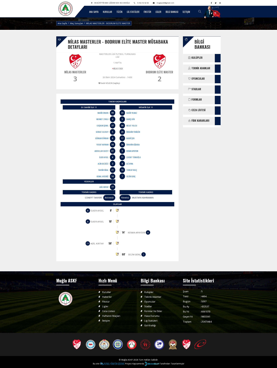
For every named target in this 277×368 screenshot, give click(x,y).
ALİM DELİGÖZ (103, 163)
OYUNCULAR (198, 78)
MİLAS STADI (118, 68)
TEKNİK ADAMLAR (200, 68)
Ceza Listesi (108, 311)
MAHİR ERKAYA (103, 112)
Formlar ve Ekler (153, 311)
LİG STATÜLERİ (133, 12)
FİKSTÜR (147, 12)
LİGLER (158, 12)
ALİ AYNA (129, 163)
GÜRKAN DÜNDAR (101, 138)
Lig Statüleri (150, 321)
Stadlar (148, 306)
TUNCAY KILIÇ (131, 169)
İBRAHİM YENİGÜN (133, 131)
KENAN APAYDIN (132, 150)
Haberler (107, 297)
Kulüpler (149, 292)
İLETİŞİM (186, 12)
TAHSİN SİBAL (103, 169)
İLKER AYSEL (103, 157)
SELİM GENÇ (130, 176)
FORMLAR (196, 99)
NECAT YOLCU (131, 125)
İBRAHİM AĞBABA (133, 144)
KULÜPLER (197, 57)
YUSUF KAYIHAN (102, 144)
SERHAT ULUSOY (102, 131)
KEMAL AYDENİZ (102, 176)
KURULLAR (107, 12)
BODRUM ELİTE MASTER (159, 72)
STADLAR (196, 89)
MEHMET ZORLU (102, 119)
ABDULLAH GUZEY (101, 150)
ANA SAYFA (94, 12)
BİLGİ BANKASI (172, 12)
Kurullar (106, 292)
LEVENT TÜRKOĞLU (133, 157)
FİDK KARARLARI (200, 120)
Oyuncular (149, 302)
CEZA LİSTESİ (198, 110)
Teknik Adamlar (152, 297)
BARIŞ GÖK (130, 119)
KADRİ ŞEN (130, 138)
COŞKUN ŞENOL (102, 125)
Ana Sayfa (62, 23)
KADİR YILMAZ (131, 112)
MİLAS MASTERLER (75, 72)
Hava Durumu (151, 316)
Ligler (105, 306)
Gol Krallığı (150, 325)
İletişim (106, 321)
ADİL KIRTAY (103, 186)
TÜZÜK (119, 12)
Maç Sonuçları (76, 23)
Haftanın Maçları (111, 316)
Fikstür (106, 302)
